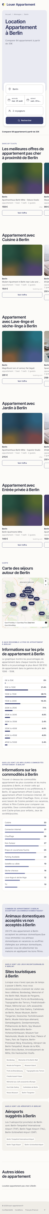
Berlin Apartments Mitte (12, 532)
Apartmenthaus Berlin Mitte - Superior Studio (21, 450)
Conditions (19, 1210)
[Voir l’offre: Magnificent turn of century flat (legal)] (22, 346)
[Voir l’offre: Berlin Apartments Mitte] (22, 510)
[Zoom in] (46, 581)
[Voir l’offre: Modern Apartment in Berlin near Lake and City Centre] (22, 260)
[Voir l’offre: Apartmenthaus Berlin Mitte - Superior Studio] (22, 428)
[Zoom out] (46, 585)
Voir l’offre (22, 213)
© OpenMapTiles (21, 622)
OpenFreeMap (10, 622)
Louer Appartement (21, 4)
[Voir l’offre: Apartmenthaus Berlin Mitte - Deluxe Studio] (22, 178)
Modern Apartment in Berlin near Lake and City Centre (25, 282)
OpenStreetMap (10, 625)
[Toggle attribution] (46, 622)
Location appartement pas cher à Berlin (19, 1186)
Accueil (8, 14)
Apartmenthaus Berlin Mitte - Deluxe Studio (20, 200)
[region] (25, 603)
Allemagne (17, 14)
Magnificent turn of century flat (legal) (18, 368)
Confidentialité (7, 1210)
